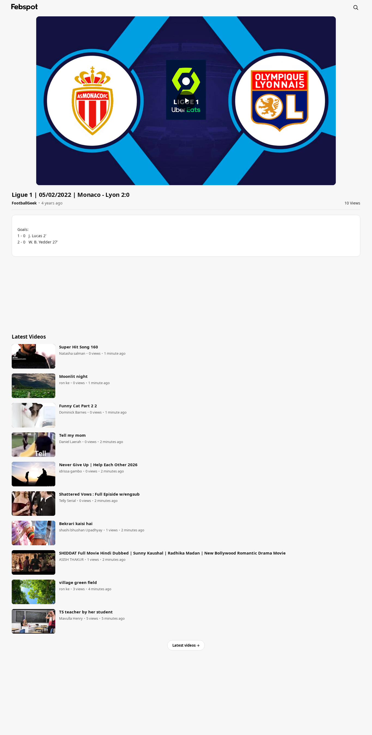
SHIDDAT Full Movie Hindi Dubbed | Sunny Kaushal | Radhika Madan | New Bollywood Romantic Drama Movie (172, 553)
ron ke (64, 383)
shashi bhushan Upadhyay (80, 530)
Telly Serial (67, 500)
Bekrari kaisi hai (76, 523)
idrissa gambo (70, 471)
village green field (78, 582)
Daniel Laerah (70, 441)
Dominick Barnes (72, 412)
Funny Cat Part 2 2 (78, 405)
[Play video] (186, 100)
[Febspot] (24, 7)
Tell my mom (72, 435)
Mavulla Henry (71, 618)
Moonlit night (73, 376)
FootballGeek (24, 203)
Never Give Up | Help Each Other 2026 (98, 464)
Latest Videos (29, 336)
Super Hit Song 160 (78, 347)
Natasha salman (72, 353)
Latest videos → (186, 645)
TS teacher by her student (86, 611)
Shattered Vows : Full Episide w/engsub (99, 494)
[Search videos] (355, 7)
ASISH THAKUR (71, 559)
